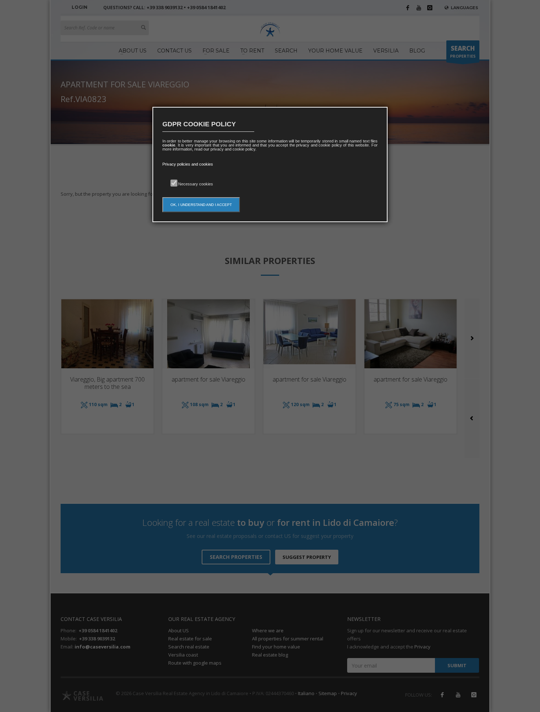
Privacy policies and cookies (187, 164)
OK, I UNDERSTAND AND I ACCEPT (201, 205)
